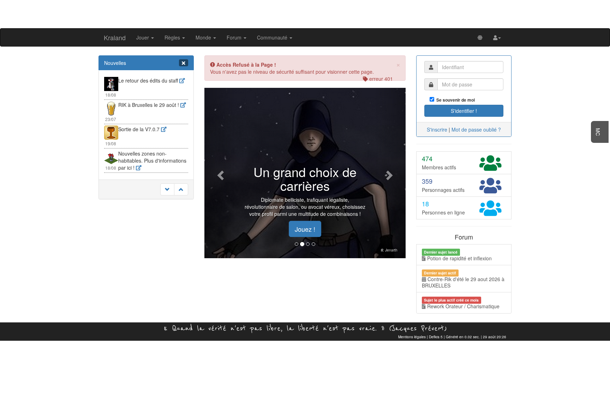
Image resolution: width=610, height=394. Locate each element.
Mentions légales (412, 336)
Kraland (115, 37)
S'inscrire (437, 129)
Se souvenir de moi (454, 100)
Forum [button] (235, 37)
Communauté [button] (273, 37)
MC (598, 132)
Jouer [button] (143, 37)
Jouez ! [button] (305, 229)
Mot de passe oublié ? (476, 129)
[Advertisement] (305, 13)
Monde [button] (204, 37)
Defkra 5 (436, 336)
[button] (497, 37)
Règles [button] (173, 37)
